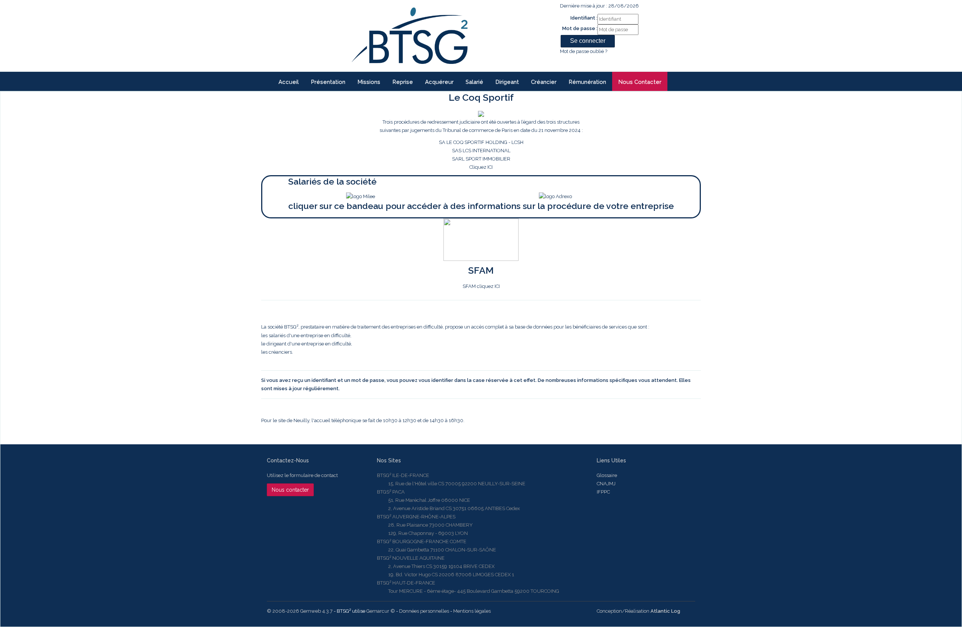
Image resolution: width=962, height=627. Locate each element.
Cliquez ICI (481, 144)
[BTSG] (409, 35)
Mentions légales (472, 611)
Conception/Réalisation (638, 611)
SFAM (481, 270)
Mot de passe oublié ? (583, 51)
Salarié (474, 82)
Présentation (328, 82)
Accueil (288, 82)
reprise (402, 82)
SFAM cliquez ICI (481, 286)
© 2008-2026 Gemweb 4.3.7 (300, 611)
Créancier (544, 82)
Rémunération (587, 82)
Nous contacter (639, 82)
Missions (368, 82)
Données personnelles (424, 611)
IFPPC (603, 492)
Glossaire (607, 475)
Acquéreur (439, 82)
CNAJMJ (606, 483)
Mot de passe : (579, 28)
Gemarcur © (380, 611)
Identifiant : (583, 18)
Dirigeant (507, 82)
